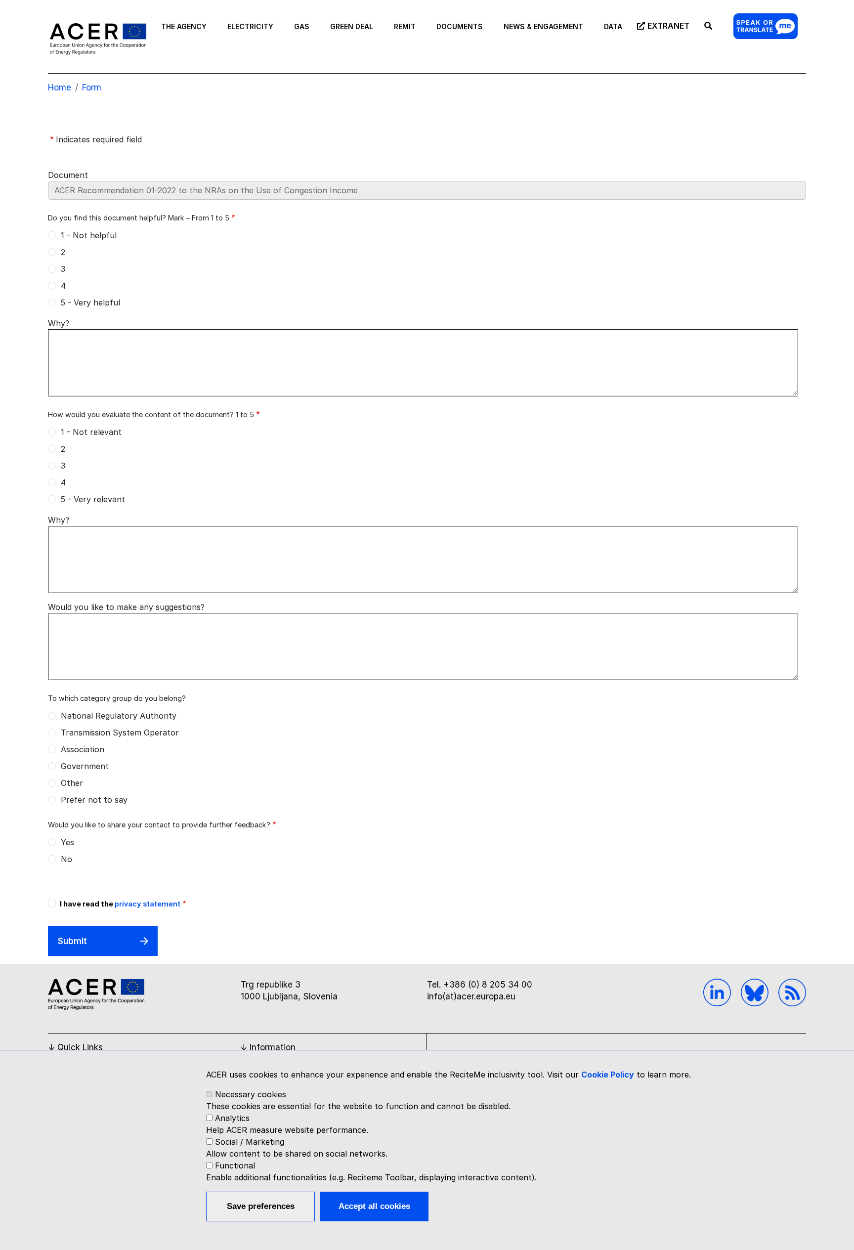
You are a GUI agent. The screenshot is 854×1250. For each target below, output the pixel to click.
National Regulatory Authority (118, 716)
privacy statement (147, 904)
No (66, 859)
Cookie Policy (607, 1074)
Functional (235, 1165)
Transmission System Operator (120, 732)
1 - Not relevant (91, 432)
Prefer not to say (94, 800)
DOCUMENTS (459, 26)
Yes (67, 842)
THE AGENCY (184, 26)
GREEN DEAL (351, 26)
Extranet (668, 26)
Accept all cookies (374, 1206)
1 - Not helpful (89, 235)
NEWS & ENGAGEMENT (543, 26)
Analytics (232, 1118)
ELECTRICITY (250, 26)
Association (82, 749)
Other (72, 783)
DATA (613, 26)
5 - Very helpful (90, 302)
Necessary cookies (250, 1094)
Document (68, 175)
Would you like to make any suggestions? (126, 607)
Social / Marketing (249, 1142)
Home (59, 87)
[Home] (98, 38)
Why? (58, 323)
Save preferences (261, 1206)
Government (85, 766)
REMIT (405, 26)
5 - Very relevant (93, 499)
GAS (301, 26)
